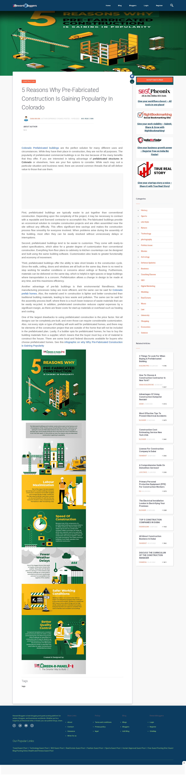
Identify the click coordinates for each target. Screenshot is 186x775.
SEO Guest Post (57, 748)
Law (142, 309)
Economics (145, 327)
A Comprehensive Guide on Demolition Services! (152, 466)
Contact (70, 727)
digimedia (143, 562)
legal (96, 731)
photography (146, 239)
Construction (29, 81)
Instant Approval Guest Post (134, 748)
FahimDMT (143, 456)
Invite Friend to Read (154, 80)
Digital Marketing (148, 286)
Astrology (145, 257)
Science (144, 333)
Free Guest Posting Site (157, 748)
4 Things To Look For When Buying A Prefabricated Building (152, 359)
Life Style (145, 222)
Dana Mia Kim (35, 119)
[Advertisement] (72, 191)
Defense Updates (148, 263)
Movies (144, 251)
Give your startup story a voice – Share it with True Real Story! (155, 184)
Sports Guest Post (113, 748)
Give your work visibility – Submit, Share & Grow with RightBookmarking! (154, 127)
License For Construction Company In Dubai (151, 450)
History (144, 210)
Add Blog (125, 731)
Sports (144, 216)
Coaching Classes (148, 274)
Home (108, 5)
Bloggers (132, 5)
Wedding (144, 292)
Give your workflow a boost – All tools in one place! (155, 103)
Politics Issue (146, 245)
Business (145, 269)
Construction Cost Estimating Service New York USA (150, 432)
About (69, 722)
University (145, 315)
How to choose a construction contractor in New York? (152, 378)
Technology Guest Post (39, 748)
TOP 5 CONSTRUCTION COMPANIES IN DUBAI (150, 521)
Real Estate (146, 298)
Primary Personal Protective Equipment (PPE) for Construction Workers (152, 484)
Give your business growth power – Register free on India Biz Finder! (154, 151)
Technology (146, 234)
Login (146, 5)
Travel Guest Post (20, 748)
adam (141, 404)
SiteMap (153, 731)
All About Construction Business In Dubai (150, 537)
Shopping (145, 321)
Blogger (142, 420)
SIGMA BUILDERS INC (146, 385)
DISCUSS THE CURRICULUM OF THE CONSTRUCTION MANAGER (152, 555)
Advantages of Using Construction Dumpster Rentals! (150, 397)
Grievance (71, 731)
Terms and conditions (103, 722)
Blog (120, 5)
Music (143, 304)
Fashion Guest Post (95, 748)
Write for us (71, 736)
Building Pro (144, 366)
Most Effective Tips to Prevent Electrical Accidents (152, 414)
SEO (142, 280)
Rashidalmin (144, 527)
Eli (140, 491)
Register (159, 5)
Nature (144, 228)
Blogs (124, 722)
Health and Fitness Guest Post (41, 751)
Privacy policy (100, 727)
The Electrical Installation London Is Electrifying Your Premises (152, 503)
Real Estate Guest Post (75, 748)
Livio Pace (143, 472)
